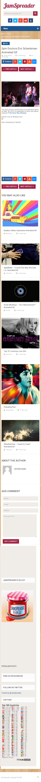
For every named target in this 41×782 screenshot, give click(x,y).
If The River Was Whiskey (17, 113)
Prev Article (11, 69)
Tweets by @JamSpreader (11, 693)
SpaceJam (8, 354)
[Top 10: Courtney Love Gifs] (20, 333)
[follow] (17, 621)
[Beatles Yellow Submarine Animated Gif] (20, 213)
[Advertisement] (21, 77)
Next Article (26, 69)
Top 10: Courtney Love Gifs (15, 351)
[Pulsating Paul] (20, 384)
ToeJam (7, 310)
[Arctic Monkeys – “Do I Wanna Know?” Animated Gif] (20, 291)
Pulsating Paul (10, 407)
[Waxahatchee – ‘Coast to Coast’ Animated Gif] (20, 430)
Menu (5, 29)
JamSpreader (7, 55)
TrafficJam (8, 273)
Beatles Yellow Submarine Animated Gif (20, 230)
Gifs (8, 34)
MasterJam (8, 233)
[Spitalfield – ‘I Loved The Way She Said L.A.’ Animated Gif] (20, 254)
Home (3, 34)
